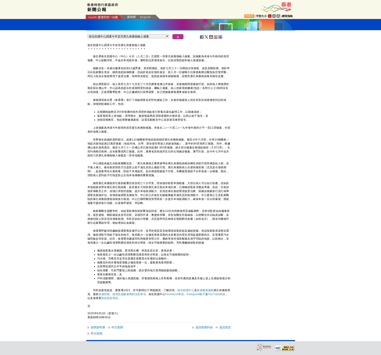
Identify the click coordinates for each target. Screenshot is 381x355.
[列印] (220, 37)
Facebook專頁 (174, 294)
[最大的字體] (278, 16)
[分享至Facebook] (202, 37)
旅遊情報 (104, 294)
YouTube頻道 (216, 294)
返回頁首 (225, 327)
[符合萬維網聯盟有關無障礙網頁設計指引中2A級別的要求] (284, 348)
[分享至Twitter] (207, 37)
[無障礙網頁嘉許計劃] (264, 347)
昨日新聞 (117, 327)
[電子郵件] (211, 37)
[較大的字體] (274, 16)
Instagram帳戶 (196, 294)
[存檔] (216, 37)
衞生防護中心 (185, 290)
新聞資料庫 (98, 327)
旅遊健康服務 (205, 290)
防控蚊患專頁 (109, 298)
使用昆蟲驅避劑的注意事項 (129, 294)
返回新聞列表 (204, 327)
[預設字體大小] (270, 16)
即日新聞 (96, 333)
